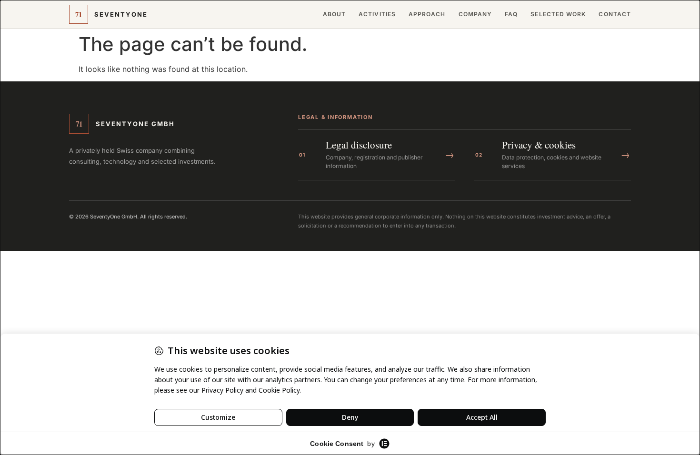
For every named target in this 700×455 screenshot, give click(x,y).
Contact (615, 14)
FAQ (511, 14)
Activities (377, 14)
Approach (427, 14)
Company (475, 14)
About (334, 14)
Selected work (558, 14)
